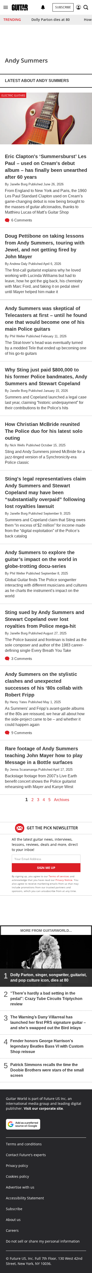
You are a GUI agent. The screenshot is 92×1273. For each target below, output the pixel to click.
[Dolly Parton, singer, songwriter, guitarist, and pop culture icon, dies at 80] (46, 961)
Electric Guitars (13, 95)
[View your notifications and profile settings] (43, 7)
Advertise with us (20, 1187)
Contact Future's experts (26, 1154)
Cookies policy (17, 1176)
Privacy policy (17, 1165)
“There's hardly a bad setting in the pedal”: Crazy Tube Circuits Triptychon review (46, 998)
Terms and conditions (24, 1144)
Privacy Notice (63, 880)
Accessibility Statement (25, 1198)
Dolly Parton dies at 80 (50, 19)
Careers (12, 1230)
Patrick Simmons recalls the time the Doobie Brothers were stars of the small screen (47, 1069)
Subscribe (63, 7)
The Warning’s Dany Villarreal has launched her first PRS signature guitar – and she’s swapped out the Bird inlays (48, 1022)
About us (13, 1219)
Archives (61, 800)
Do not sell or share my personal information (43, 1241)
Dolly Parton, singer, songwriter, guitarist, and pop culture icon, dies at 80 (48, 977)
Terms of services (59, 876)
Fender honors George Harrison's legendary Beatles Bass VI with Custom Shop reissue (46, 1046)
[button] (5, 7)
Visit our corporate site (43, 1108)
